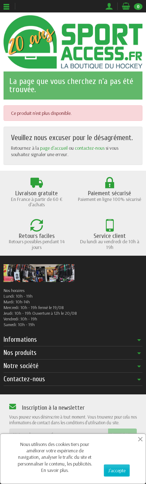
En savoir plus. (55, 470)
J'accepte (116, 470)
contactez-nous (90, 148)
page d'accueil (54, 148)
